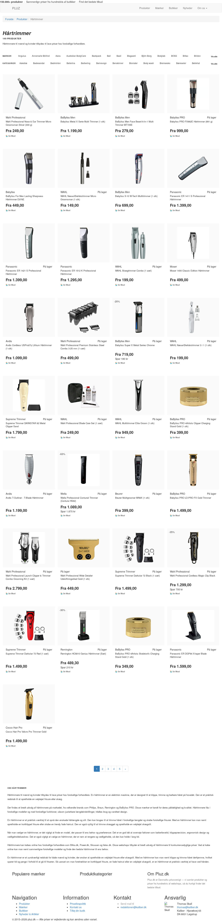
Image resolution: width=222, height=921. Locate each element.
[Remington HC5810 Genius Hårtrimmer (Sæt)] (83, 626)
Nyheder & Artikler (29, 914)
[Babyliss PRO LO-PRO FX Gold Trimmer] (193, 470)
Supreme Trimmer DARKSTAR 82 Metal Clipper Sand (25, 424)
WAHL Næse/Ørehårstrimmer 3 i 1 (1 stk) (190, 345)
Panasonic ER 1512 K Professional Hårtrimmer (78, 272)
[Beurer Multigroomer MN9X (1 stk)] (138, 470)
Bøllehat (196, 63)
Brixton (197, 55)
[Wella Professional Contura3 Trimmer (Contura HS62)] (83, 470)
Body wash (148, 63)
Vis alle (214, 56)
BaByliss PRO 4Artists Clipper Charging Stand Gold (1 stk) (190, 424)
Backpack (96, 55)
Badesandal (39, 63)
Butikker (173, 8)
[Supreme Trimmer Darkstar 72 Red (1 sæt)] (29, 626)
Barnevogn (101, 63)
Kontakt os (76, 907)
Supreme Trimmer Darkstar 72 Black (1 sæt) (137, 575)
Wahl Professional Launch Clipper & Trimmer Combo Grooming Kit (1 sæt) (28, 577)
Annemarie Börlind (41, 55)
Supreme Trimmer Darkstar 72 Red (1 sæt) (27, 653)
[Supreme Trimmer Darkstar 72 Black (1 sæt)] (138, 548)
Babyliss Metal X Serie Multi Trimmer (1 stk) (83, 121)
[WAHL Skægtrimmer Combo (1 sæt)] (138, 243)
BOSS (174, 55)
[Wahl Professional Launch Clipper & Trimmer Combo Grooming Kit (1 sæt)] (29, 548)
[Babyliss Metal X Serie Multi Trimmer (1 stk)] (83, 94)
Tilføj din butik (77, 910)
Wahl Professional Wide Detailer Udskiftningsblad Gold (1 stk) (77, 577)
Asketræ (23, 63)
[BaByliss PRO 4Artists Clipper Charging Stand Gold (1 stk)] (193, 395)
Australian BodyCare (76, 55)
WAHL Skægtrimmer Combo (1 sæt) (133, 270)
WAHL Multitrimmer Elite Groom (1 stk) (134, 423)
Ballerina (71, 63)
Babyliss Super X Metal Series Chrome (135, 345)
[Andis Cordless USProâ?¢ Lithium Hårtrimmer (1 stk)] (29, 317)
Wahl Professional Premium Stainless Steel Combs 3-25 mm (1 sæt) (82, 346)
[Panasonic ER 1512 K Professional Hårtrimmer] (83, 243)
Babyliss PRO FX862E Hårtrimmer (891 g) (191, 121)
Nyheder (187, 8)
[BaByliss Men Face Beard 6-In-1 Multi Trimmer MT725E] (138, 94)
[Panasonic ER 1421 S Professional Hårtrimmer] (29, 243)
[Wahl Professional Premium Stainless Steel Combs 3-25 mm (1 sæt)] (83, 317)
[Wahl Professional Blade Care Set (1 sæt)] (83, 395)
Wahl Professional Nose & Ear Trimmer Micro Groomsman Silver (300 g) (28, 123)
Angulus (22, 55)
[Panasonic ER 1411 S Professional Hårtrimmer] (193, 168)
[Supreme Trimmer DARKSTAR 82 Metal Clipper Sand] (29, 395)
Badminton (55, 63)
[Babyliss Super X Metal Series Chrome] (138, 317)
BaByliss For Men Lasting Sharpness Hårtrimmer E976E (24, 197)
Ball (109, 55)
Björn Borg (147, 55)
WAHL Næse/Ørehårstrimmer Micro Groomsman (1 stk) (78, 197)
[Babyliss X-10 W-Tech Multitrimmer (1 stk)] (138, 168)
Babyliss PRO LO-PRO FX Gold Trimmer (190, 497)
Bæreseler (181, 63)
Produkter (144, 8)
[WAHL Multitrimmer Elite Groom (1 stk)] (138, 395)
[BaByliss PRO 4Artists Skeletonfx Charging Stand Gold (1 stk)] (138, 626)
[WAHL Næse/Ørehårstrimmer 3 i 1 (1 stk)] (193, 317)
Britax (185, 55)
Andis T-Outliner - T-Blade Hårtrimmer (24, 497)
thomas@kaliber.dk (187, 907)
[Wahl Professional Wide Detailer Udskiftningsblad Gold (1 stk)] (83, 548)
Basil (119, 55)
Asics (58, 55)
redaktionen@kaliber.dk (133, 907)
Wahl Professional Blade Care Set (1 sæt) (82, 423)
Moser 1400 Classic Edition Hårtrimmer (189, 270)
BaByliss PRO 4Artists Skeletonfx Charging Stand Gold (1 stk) (137, 655)
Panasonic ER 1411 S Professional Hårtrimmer (187, 197)
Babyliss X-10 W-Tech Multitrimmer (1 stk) (136, 196)
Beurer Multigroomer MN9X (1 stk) (132, 497)
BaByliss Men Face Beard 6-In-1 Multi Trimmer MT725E (134, 123)
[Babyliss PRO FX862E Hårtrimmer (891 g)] (193, 94)
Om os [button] (202, 8)
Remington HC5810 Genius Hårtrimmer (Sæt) (83, 653)
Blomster (133, 63)
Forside (9, 19)
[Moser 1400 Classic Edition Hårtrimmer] (193, 243)
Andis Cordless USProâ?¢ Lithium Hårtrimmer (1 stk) (29, 346)
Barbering (85, 63)
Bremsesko (165, 63)
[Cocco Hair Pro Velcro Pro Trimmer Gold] (29, 704)
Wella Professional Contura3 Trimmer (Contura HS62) (79, 499)
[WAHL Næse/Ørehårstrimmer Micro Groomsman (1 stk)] (83, 168)
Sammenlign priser (29, 142)
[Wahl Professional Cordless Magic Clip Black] (193, 548)
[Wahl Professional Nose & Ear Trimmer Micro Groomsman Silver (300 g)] (29, 94)
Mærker (159, 8)
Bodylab (161, 55)
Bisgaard (131, 55)
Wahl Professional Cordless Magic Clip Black (192, 575)
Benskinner (118, 63)
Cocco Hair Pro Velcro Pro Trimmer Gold (26, 731)
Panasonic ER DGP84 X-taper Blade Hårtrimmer (188, 655)
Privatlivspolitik (78, 903)
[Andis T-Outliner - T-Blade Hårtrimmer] (29, 470)
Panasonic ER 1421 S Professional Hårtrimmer (23, 272)
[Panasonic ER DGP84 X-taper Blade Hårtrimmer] (193, 626)
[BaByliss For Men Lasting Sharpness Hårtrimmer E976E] (29, 168)
